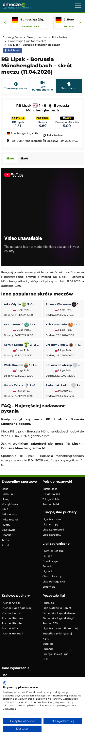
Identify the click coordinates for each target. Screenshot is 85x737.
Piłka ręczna (10, 519)
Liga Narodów (51, 534)
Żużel (5, 545)
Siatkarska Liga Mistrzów (58, 613)
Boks (5, 488)
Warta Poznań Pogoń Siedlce (22, 324)
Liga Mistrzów (51, 519)
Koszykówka (10, 504)
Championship (52, 576)
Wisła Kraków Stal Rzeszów (22, 365)
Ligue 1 (47, 571)
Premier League (53, 550)
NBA (45, 638)
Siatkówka (8, 529)
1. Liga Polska (23, 309)
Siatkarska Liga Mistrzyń (58, 618)
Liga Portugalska (53, 581)
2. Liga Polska (51, 499)
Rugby (6, 524)
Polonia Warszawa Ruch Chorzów (64, 304)
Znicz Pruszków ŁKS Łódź (64, 324)
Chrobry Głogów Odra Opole (64, 344)
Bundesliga (50, 561)
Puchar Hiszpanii (13, 618)
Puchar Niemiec (12, 623)
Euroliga (48, 643)
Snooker (7, 534)
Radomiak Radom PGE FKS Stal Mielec (64, 385)
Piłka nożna (9, 514)
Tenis (5, 540)
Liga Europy (50, 524)
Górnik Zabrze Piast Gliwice (22, 385)
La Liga (47, 555)
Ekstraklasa (50, 488)
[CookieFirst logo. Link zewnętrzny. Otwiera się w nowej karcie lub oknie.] (4, 683)
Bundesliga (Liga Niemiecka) (26, 133)
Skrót (10, 158)
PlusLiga (48, 602)
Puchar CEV (50, 623)
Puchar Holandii (12, 633)
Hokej (5, 499)
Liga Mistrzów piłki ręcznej (60, 628)
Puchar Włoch (11, 628)
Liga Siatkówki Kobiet (56, 607)
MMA (5, 509)
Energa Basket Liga (55, 654)
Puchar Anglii (11, 602)
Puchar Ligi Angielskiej (17, 607)
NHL (45, 659)
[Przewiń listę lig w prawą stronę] (80, 22)
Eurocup (48, 648)
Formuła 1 (8, 493)
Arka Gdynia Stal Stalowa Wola (22, 304)
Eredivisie (48, 586)
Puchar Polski (51, 504)
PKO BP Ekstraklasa (23, 390)
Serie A (47, 566)
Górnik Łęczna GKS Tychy (22, 344)
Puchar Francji (11, 613)
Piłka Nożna (52, 135)
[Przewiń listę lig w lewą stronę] (5, 22)
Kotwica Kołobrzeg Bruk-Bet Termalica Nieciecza (64, 365)
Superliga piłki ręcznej (57, 633)
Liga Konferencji (53, 529)
